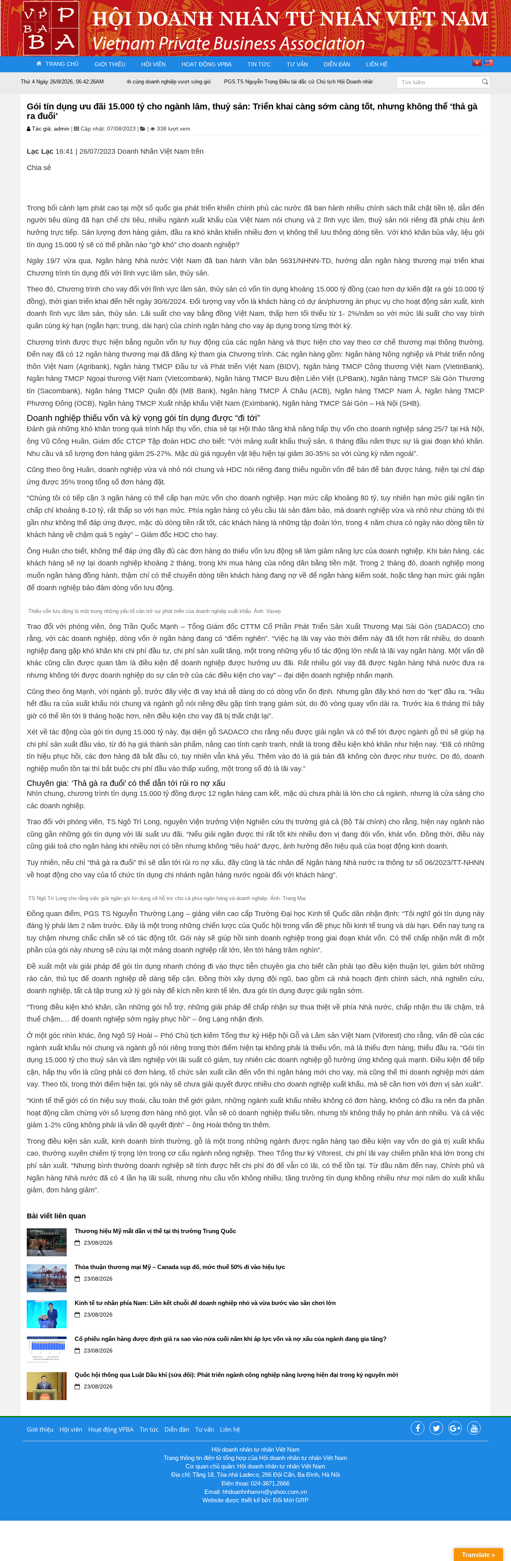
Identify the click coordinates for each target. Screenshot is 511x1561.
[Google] (455, 1428)
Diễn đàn (337, 64)
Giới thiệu (110, 64)
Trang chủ (62, 64)
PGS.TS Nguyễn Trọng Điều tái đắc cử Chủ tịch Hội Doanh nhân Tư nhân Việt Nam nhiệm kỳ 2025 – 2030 (324, 82)
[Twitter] (436, 1428)
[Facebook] (417, 1428)
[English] (489, 62)
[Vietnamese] (478, 62)
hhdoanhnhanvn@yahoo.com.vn (264, 1491)
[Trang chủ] (35, 21)
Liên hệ (377, 64)
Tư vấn (297, 64)
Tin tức (259, 64)
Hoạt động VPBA (207, 64)
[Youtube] (473, 1428)
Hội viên (153, 64)
